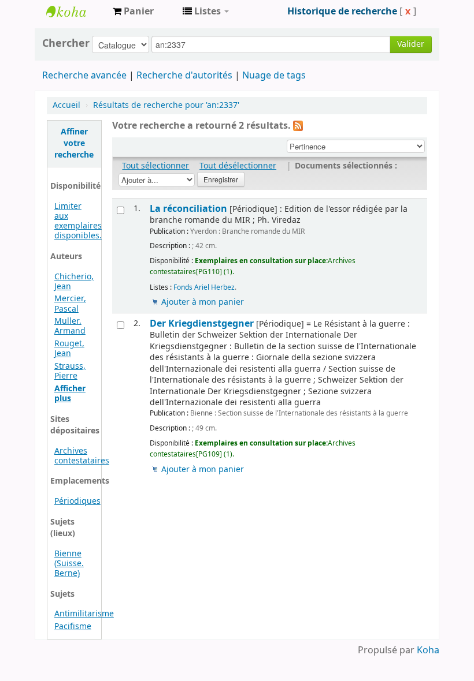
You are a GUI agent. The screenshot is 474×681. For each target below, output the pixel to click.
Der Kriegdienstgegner (202, 323)
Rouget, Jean (69, 349)
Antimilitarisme (84, 614)
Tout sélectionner (155, 166)
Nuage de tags (274, 76)
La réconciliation (188, 208)
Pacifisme (72, 626)
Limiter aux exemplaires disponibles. (78, 221)
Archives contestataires (75, 11)
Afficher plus (70, 394)
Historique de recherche (342, 11)
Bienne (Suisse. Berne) (69, 563)
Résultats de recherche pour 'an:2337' (166, 105)
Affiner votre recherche (74, 143)
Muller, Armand (70, 326)
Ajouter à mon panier (202, 302)
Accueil (66, 105)
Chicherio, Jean (74, 282)
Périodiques (77, 501)
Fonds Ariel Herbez (204, 287)
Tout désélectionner (237, 166)
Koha (428, 650)
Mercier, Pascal (70, 304)
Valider (410, 44)
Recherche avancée (84, 76)
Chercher (66, 43)
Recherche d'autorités (184, 76)
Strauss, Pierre (70, 371)
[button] (133, 11)
